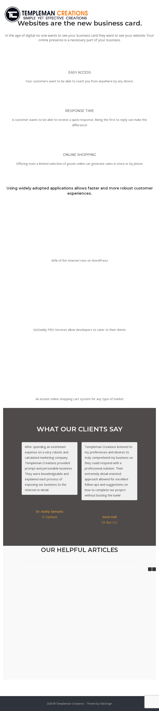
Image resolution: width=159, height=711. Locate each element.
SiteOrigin (106, 703)
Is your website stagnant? (28, 652)
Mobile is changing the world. (28, 605)
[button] (154, 569)
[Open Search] (142, 16)
